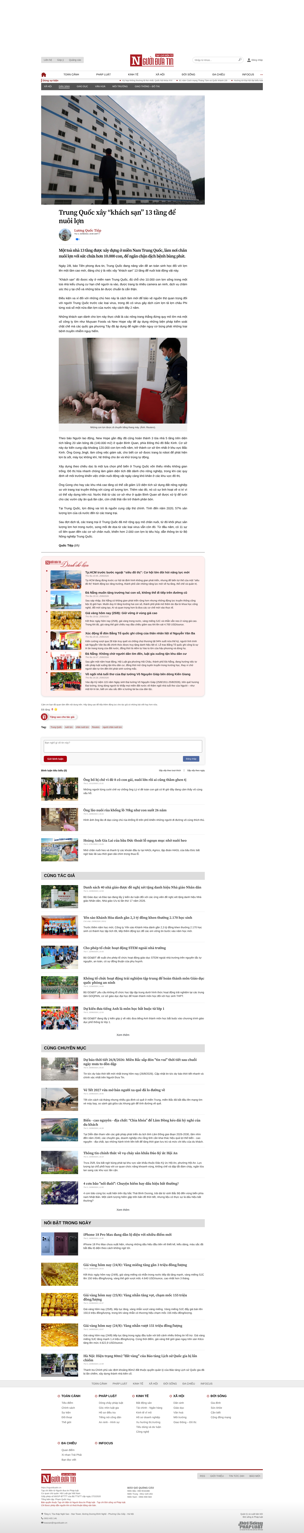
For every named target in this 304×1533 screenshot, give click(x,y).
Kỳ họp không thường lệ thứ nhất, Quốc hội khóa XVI (114, 80)
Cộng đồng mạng (221, 1417)
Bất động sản (144, 1402)
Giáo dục (82, 86)
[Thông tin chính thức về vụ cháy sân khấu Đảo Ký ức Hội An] (59, 1162)
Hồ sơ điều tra (107, 1412)
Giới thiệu (217, 1476)
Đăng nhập (191, 759)
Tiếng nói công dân (110, 1417)
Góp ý (60, 59)
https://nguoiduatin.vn (51, 1487)
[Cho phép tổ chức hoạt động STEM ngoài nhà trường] (59, 957)
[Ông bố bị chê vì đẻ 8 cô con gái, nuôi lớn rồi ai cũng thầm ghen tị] (59, 789)
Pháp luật (103, 74)
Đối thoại (67, 1417)
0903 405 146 (50, 1518)
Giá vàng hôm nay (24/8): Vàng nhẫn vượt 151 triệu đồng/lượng (132, 1325)
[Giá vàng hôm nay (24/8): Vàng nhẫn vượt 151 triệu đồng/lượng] (59, 1335)
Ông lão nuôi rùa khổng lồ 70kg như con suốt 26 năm (125, 810)
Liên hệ (48, 59)
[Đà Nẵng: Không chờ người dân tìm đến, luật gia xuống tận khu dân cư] (67, 661)
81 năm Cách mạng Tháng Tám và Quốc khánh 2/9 (170, 80)
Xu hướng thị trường (148, 1422)
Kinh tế (133, 74)
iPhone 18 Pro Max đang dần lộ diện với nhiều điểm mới (127, 1234)
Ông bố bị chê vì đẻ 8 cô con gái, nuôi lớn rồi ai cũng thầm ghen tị (134, 780)
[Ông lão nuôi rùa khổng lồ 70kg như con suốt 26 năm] (59, 819)
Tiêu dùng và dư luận (148, 1427)
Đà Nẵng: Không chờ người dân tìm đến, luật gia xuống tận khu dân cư (136, 653)
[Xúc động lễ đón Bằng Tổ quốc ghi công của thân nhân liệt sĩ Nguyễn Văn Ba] (67, 640)
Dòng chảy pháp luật (111, 1402)
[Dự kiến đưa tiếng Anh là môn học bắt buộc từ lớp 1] (59, 1018)
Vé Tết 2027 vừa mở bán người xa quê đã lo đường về (124, 1090)
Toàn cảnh (71, 74)
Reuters (95, 727)
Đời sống (188, 74)
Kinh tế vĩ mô (144, 1412)
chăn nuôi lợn (82, 727)
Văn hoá (100, 86)
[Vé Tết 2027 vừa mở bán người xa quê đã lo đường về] (59, 1099)
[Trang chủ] (152, 60)
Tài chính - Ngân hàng (149, 1407)
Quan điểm (68, 1450)
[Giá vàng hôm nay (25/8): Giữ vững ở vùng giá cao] (67, 620)
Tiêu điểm (67, 1402)
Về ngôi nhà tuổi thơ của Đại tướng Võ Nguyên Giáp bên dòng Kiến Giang (138, 674)
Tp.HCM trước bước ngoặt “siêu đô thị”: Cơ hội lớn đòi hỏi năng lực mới (137, 572)
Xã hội (160, 74)
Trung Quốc (56, 727)
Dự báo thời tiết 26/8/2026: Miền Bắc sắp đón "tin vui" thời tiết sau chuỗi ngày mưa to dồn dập (140, 1062)
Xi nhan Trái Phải (72, 1454)
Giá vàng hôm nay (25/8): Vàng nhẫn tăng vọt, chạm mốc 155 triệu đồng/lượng (135, 1297)
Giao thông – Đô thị (147, 86)
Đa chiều (219, 74)
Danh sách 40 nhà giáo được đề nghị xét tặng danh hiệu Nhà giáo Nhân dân (142, 887)
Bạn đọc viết (69, 1459)
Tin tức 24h (236, 1476)
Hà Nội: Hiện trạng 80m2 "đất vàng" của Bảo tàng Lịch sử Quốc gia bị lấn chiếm (140, 1358)
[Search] (239, 60)
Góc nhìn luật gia (109, 1407)
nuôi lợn (68, 727)
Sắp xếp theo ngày (196, 770)
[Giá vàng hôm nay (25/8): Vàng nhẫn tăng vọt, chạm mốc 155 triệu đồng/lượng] (59, 1304)
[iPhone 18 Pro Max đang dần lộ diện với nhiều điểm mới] (59, 1243)
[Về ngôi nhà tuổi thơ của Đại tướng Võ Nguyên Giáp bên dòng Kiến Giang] (67, 681)
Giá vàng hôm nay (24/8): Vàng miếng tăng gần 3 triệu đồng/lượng (135, 1265)
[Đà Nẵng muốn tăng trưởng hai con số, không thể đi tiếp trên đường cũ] (67, 600)
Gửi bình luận (55, 758)
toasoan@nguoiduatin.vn (55, 1523)
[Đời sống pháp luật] (226, 1525)
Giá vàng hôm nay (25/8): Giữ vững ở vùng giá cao (121, 613)
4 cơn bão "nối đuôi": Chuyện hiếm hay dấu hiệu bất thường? (131, 1183)
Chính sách (68, 1407)
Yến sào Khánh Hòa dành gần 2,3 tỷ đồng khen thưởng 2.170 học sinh (137, 917)
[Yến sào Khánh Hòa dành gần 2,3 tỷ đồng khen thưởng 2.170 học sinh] (59, 926)
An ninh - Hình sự (109, 1422)
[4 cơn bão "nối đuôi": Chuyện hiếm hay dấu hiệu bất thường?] (59, 1192)
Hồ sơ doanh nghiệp (148, 1417)
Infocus (248, 74)
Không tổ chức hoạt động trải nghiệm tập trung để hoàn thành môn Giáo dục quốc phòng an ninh (143, 980)
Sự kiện (66, 1412)
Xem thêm (123, 1035)
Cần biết (216, 1412)
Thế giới (66, 1422)
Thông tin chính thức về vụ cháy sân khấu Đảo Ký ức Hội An (130, 1153)
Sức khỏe (216, 1407)
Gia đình (216, 1402)
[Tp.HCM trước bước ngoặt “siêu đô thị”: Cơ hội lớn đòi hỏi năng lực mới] (67, 579)
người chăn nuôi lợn (112, 727)
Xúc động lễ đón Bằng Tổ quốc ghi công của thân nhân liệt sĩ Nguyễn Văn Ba (140, 633)
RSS (202, 1476)
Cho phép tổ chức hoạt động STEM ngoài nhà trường (124, 948)
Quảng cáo (75, 59)
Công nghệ (142, 1431)
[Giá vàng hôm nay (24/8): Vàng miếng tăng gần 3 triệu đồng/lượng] (59, 1274)
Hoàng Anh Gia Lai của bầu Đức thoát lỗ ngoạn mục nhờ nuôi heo (135, 840)
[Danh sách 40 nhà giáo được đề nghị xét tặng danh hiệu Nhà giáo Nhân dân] (59, 896)
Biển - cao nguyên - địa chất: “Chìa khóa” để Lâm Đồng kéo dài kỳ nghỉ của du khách (141, 1122)
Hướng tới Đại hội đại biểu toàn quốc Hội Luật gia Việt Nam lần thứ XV (234, 80)
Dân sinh (64, 86)
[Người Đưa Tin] (105, 1478)
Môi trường (120, 86)
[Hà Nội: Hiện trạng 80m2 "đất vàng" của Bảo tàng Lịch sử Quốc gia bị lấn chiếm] (59, 1365)
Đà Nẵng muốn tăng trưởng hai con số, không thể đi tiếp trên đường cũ (136, 592)
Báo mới (254, 1476)
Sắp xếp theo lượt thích (170, 770)
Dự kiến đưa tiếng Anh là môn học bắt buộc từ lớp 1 (123, 1008)
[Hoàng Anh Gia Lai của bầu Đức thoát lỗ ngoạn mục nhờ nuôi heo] (59, 849)
